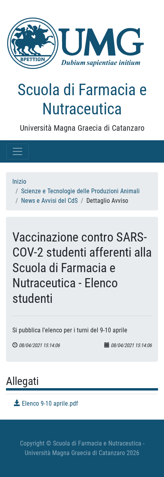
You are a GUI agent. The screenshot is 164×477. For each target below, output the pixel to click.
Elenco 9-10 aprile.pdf (49, 403)
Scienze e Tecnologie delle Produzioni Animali (80, 191)
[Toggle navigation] (17, 151)
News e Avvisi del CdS (49, 200)
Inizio (19, 181)
